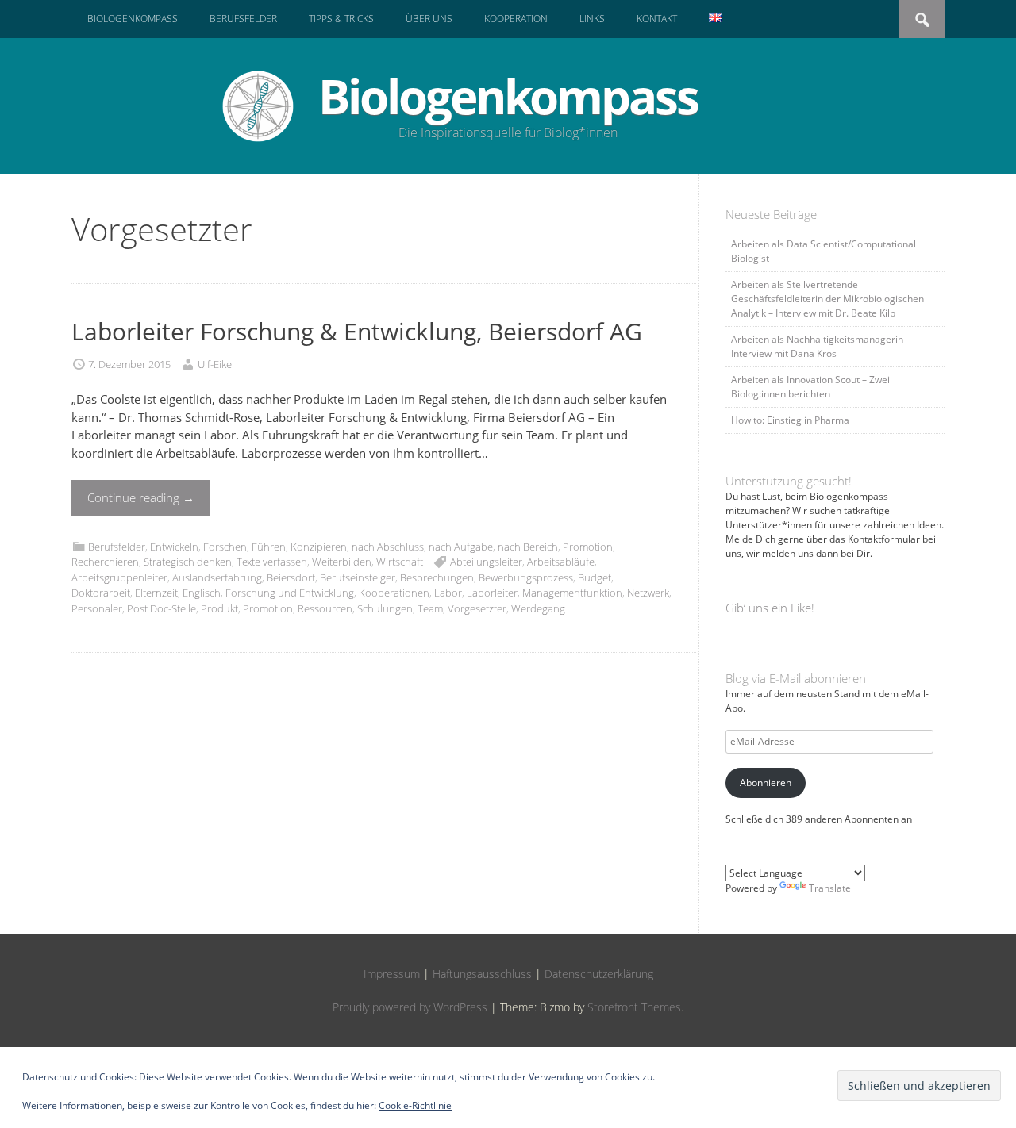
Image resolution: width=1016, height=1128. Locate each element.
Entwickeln (174, 546)
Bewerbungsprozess (526, 577)
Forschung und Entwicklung (289, 592)
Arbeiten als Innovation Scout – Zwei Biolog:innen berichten (810, 387)
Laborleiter (492, 592)
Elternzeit (156, 592)
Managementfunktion (572, 592)
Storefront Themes (634, 1007)
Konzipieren (319, 546)
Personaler (96, 608)
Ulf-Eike (215, 364)
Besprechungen (437, 577)
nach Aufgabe (461, 546)
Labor (448, 592)
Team (430, 608)
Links (592, 18)
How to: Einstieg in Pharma (790, 420)
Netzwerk (648, 592)
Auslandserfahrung (217, 577)
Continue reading (140, 497)
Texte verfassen (272, 561)
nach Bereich (528, 546)
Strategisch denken (188, 561)
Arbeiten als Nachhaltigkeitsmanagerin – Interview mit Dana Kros (820, 346)
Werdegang (538, 608)
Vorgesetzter (477, 608)
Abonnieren (765, 782)
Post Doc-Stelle (161, 608)
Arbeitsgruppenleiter (119, 577)
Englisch (202, 592)
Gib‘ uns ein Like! (769, 608)
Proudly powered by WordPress (410, 1007)
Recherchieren (105, 561)
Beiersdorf (291, 577)
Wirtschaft (399, 561)
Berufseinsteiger (357, 577)
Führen (269, 546)
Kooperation (516, 18)
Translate (830, 888)
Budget (594, 577)
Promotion (588, 546)
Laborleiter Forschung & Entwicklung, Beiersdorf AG (356, 331)
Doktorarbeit (100, 592)
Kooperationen (394, 592)
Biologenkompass (132, 18)
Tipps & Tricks (341, 18)
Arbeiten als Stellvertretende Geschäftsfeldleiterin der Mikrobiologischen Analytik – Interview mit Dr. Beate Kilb (827, 299)
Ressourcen (325, 608)
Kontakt (657, 18)
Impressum (392, 973)
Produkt (219, 608)
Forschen (225, 546)
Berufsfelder (243, 18)
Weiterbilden (341, 561)
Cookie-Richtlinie (415, 1105)
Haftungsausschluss (482, 973)
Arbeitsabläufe (561, 561)
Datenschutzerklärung (599, 973)
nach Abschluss (388, 546)
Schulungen (385, 608)
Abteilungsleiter (486, 561)
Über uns (429, 18)
